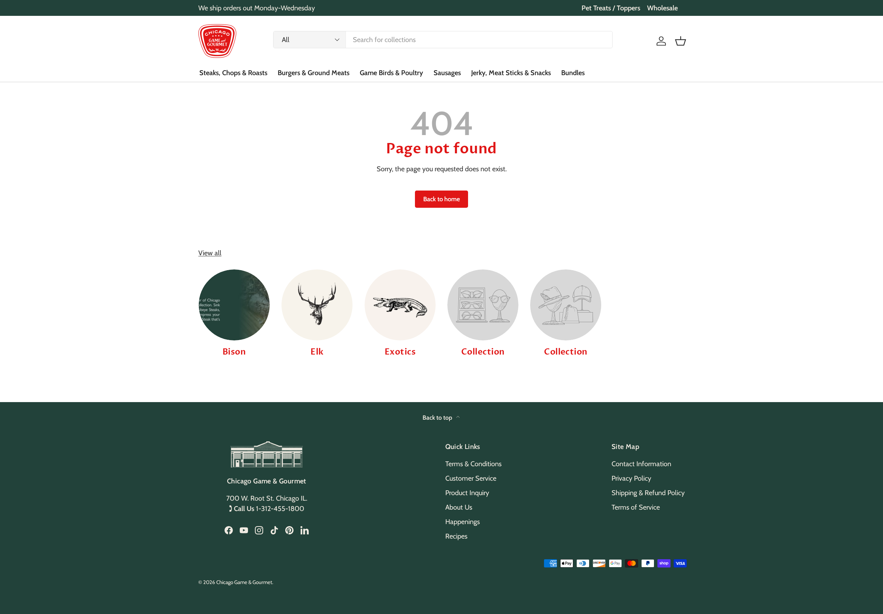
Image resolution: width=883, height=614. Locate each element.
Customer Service (470, 478)
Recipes (456, 536)
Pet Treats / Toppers (611, 8)
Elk (317, 352)
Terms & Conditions (473, 464)
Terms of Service (636, 507)
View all (209, 253)
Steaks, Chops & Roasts (233, 73)
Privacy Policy (631, 478)
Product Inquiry (467, 493)
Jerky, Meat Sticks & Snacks (511, 73)
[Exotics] (400, 304)
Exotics (400, 352)
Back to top (438, 417)
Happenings (462, 522)
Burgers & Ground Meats (313, 73)
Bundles (573, 73)
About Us (458, 507)
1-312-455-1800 (280, 508)
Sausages (447, 73)
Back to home (441, 199)
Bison (234, 352)
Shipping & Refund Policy (648, 493)
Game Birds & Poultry (391, 73)
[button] (680, 41)
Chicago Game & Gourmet (244, 582)
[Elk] (317, 304)
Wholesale (662, 8)
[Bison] (234, 304)
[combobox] (443, 39)
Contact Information (641, 464)
